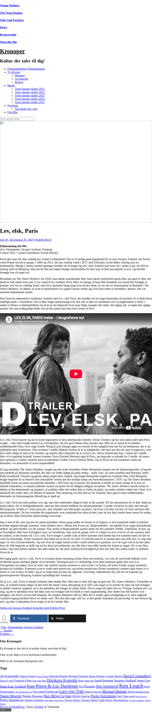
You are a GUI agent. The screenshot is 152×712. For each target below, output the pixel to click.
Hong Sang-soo (86, 680)
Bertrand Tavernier (78, 676)
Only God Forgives (12, 20)
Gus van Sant (39, 680)
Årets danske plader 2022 (30, 92)
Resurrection (8, 34)
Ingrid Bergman (104, 680)
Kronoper (12, 51)
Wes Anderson (120, 700)
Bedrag (19, 82)
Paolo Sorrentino (103, 696)
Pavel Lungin (141, 696)
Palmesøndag (15, 627)
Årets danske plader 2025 (30, 102)
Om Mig (12, 112)
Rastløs (6, 630)
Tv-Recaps (13, 72)
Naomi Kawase (32, 696)
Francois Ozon (23, 680)
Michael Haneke (114, 691)
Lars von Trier (71, 691)
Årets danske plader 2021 (30, 88)
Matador (20, 75)
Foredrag (12, 105)
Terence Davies (72, 700)
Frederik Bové (42, 239)
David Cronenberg (137, 676)
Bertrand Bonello (59, 676)
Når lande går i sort (26, 108)
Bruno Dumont (97, 676)
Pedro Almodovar (12, 700)
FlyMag (39, 706)
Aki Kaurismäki (9, 676)
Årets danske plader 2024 (30, 98)
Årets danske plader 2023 (30, 95)
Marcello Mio (8, 42)
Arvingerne (21, 78)
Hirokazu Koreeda (62, 680)
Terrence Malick (89, 700)
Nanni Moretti (11, 696)
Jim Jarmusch (107, 686)
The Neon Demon (11, 12)
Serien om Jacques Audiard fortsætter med (32, 608)
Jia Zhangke (87, 686)
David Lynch (7, 680)
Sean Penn (59, 700)
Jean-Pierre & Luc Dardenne (52, 685)
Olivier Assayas (81, 696)
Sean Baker (49, 700)
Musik (11, 85)
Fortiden (7, 634)
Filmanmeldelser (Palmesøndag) (26, 68)
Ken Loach (131, 686)
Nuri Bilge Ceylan (57, 696)
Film (3, 627)
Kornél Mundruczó (24, 692)
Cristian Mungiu (114, 676)
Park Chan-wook (126, 696)
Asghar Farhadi (42, 676)
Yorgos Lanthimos (137, 700)
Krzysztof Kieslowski (46, 691)
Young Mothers (9, 5)
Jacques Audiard (33, 627)
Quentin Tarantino (34, 700)
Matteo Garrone (93, 691)
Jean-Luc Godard (13, 686)
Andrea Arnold (27, 676)
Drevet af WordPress (12, 706)
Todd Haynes (106, 700)
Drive (3, 27)
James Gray (144, 680)
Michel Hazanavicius (138, 691)
